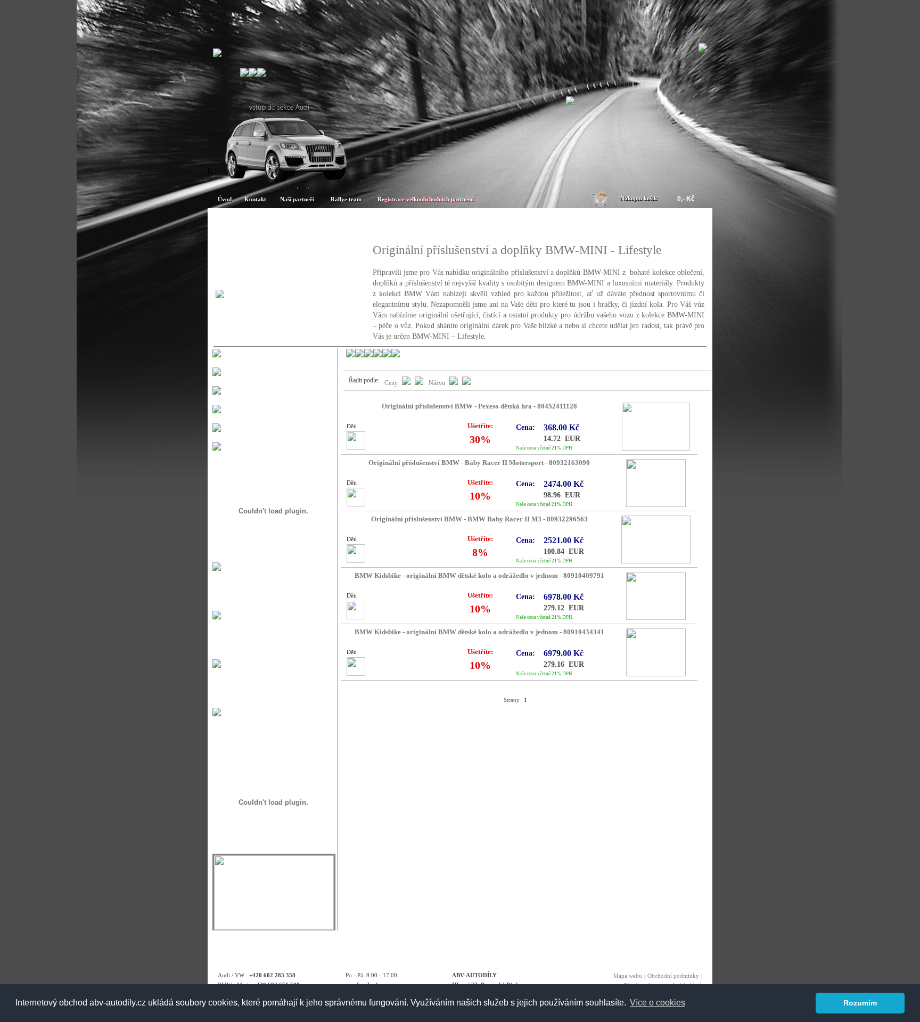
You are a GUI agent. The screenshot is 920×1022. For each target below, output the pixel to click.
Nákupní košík (638, 198)
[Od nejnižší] (419, 383)
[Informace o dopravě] (216, 713)
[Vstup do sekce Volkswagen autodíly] (570, 102)
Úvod (225, 199)
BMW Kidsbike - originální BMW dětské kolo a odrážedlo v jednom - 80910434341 (479, 632)
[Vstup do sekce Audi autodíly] (285, 184)
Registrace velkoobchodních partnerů (425, 199)
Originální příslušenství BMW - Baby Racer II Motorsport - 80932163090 (479, 463)
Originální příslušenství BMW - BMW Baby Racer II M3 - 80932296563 (479, 519)
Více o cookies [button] (657, 1002)
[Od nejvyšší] (406, 383)
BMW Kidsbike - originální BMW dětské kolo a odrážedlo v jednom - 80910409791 (479, 575)
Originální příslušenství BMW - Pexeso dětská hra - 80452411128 (479, 406)
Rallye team (346, 199)
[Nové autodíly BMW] (398, 224)
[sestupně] (454, 383)
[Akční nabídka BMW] (522, 224)
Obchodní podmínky (673, 975)
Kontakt (255, 199)
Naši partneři (297, 199)
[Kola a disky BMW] (646, 224)
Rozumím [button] (860, 1003)
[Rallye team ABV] (273, 926)
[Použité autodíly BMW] (274, 224)
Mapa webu (627, 975)
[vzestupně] (466, 383)
